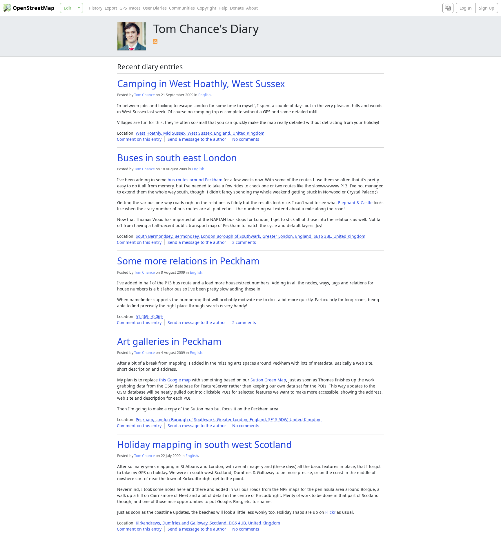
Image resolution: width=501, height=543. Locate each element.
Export (111, 8)
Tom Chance (144, 94)
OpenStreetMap (33, 7)
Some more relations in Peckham (188, 261)
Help (223, 8)
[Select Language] (447, 8)
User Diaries (155, 8)
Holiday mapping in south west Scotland (204, 444)
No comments (245, 139)
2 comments (244, 322)
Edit (67, 8)
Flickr (330, 512)
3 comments (244, 242)
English (204, 94)
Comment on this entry (139, 139)
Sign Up (486, 8)
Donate (237, 8)
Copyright (206, 8)
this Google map (175, 380)
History (95, 8)
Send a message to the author (197, 139)
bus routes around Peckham (195, 179)
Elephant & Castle (355, 202)
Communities (182, 8)
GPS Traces (130, 8)
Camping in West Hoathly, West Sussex (201, 83)
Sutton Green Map (268, 380)
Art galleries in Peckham (169, 341)
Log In (466, 8)
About (252, 8)
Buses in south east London (177, 157)
